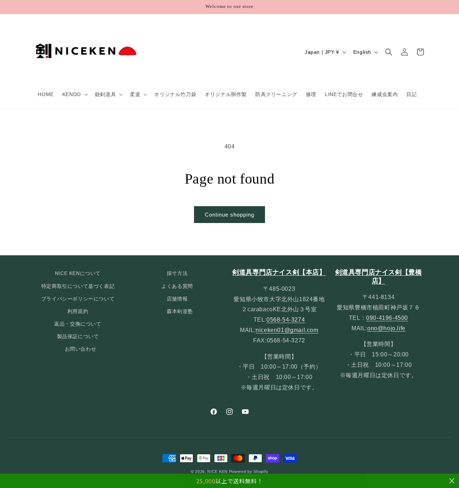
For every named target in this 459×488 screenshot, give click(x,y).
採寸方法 (177, 273)
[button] (74, 94)
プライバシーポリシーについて (77, 299)
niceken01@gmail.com (287, 330)
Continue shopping (229, 215)
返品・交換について (77, 324)
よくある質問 (177, 286)
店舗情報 (177, 299)
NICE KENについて (78, 273)
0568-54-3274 (285, 320)
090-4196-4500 (387, 318)
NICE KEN (217, 471)
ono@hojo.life (386, 328)
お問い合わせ (80, 349)
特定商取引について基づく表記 (77, 286)
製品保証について (78, 336)
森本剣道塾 (180, 311)
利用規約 (77, 311)
